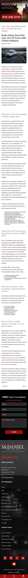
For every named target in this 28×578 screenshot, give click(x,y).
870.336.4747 (11, 17)
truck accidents (22, 82)
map (5, 576)
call (14, 576)
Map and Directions (7, 477)
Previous (5, 386)
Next (24, 386)
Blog (8, 26)
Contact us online (19, 377)
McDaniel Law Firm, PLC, (8, 357)
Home (3, 26)
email (23, 576)
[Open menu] (24, 5)
